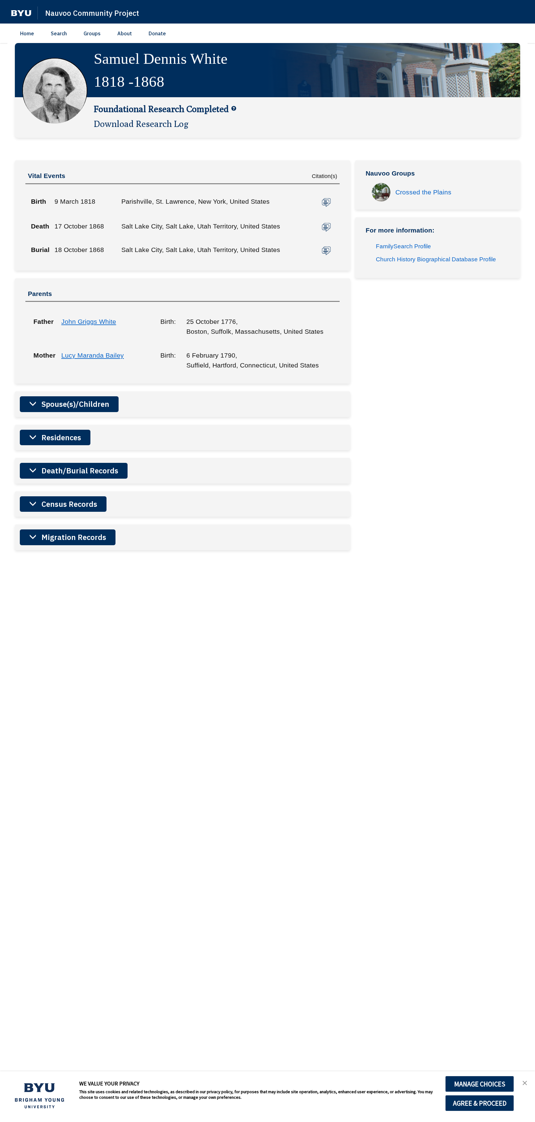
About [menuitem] (124, 33)
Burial (40, 249)
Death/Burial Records (79, 471)
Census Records (69, 504)
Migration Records (73, 537)
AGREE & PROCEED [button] (480, 1103)
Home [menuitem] (27, 33)
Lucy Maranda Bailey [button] (92, 355)
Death (40, 226)
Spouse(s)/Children (75, 404)
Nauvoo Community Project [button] (92, 13)
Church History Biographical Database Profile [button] (436, 259)
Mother (42, 355)
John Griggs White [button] (88, 321)
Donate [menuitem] (157, 33)
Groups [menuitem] (92, 33)
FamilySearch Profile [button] (403, 246)
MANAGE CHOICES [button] (479, 1084)
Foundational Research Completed (161, 108)
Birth (38, 201)
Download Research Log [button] (141, 123)
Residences (61, 437)
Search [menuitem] (59, 33)
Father (42, 321)
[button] (21, 13)
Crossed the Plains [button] (423, 192)
